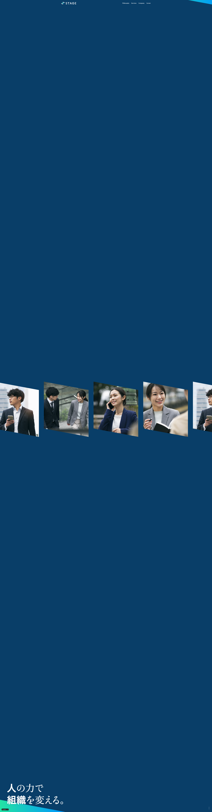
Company (141, 3)
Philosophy (125, 3)
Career (148, 3)
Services (133, 3)
